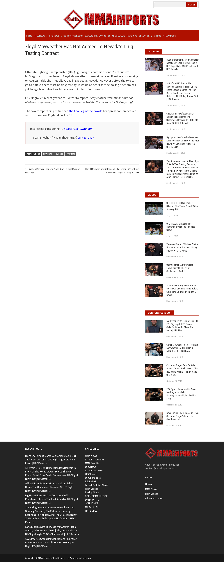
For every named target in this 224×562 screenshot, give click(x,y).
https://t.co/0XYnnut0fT (79, 128)
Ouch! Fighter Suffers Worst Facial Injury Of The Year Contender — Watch (179, 268)
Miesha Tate (118, 36)
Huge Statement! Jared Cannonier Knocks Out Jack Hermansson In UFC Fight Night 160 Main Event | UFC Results (182, 64)
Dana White (91, 36)
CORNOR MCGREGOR (96, 496)
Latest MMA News (94, 459)
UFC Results (91, 474)
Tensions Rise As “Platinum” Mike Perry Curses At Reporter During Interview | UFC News (182, 247)
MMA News (39, 36)
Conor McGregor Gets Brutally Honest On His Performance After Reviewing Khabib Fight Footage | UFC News (182, 370)
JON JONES (91, 503)
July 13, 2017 (86, 137)
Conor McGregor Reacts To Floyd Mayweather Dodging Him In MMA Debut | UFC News (182, 348)
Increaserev (87, 558)
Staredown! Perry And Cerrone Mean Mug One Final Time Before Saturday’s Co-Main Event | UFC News (182, 290)
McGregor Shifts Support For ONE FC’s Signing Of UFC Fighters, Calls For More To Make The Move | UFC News (182, 326)
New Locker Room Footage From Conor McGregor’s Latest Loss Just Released (182, 416)
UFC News (54, 36)
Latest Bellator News (96, 485)
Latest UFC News (94, 470)
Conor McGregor (73, 36)
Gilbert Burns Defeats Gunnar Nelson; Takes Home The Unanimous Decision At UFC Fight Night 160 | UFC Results (182, 118)
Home (29, 36)
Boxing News (92, 492)
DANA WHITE (92, 499)
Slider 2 (59, 154)
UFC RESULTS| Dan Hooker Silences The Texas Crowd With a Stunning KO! (182, 206)
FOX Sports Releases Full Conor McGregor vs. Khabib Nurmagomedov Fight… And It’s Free (181, 394)
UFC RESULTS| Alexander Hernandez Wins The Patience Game (180, 227)
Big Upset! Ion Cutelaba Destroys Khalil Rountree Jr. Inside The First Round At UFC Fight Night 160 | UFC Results (182, 142)
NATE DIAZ (91, 510)
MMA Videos (169, 36)
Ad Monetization (154, 498)
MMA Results (92, 463)
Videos (157, 36)
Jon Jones (104, 36)
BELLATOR (90, 481)
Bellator (144, 36)
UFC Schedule (93, 477)
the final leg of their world (86, 111)
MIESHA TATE (92, 507)
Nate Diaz (132, 36)
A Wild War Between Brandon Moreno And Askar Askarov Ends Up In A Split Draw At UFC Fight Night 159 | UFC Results (50, 542)
